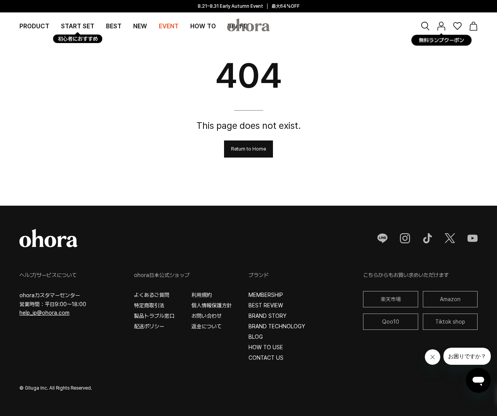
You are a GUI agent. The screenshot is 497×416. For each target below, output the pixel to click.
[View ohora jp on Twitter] (450, 238)
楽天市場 (391, 299)
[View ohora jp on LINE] (382, 238)
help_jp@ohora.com (44, 313)
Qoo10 (390, 322)
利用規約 (201, 295)
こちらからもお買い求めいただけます (406, 275)
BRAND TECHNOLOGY (276, 326)
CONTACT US (265, 358)
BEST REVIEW (265, 305)
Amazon (450, 299)
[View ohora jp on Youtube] (472, 238)
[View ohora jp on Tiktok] (427, 238)
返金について (206, 326)
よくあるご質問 (151, 295)
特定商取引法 (149, 305)
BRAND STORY (267, 316)
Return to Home (248, 149)
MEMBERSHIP (265, 295)
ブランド (258, 275)
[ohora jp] (248, 25)
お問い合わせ (206, 316)
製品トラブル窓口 (154, 316)
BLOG (255, 337)
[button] (425, 26)
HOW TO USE (265, 347)
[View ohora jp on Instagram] (405, 238)
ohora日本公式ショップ (161, 275)
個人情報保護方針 (211, 305)
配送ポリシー (149, 326)
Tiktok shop (450, 322)
